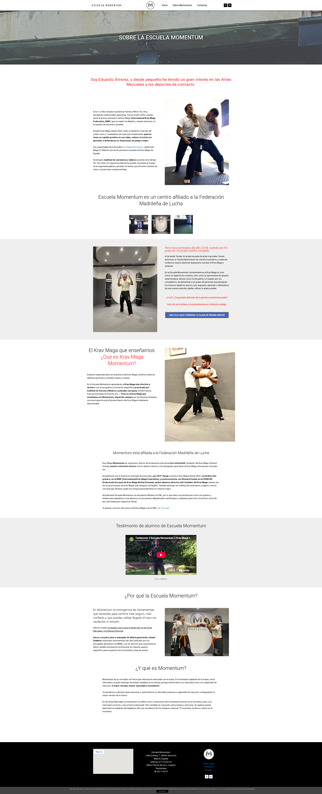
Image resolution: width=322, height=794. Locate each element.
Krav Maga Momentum (132, 147)
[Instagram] (229, 5)
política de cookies (220, 789)
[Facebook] (225, 5)
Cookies (209, 770)
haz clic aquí (163, 508)
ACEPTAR (162, 791)
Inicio (165, 5)
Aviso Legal (208, 763)
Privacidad (209, 766)
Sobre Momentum (182, 5)
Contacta (202, 5)
